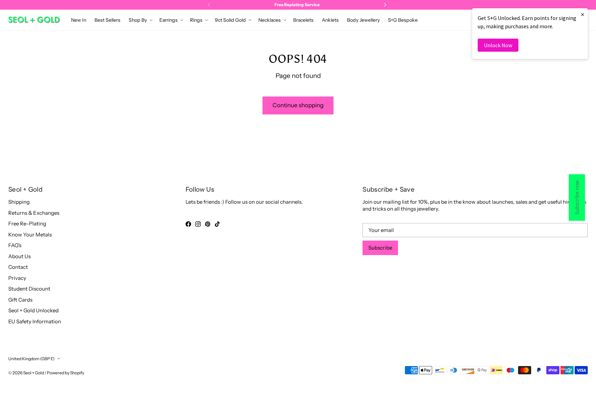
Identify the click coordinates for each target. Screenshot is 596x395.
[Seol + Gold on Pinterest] (207, 224)
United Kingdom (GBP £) (31, 358)
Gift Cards (20, 299)
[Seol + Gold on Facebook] (188, 224)
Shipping (19, 202)
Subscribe (380, 247)
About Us (19, 256)
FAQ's (14, 245)
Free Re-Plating (27, 223)
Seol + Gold (33, 372)
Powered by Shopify (65, 372)
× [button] (582, 14)
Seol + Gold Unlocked (33, 310)
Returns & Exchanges (33, 213)
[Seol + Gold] (34, 20)
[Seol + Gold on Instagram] (198, 224)
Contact (18, 267)
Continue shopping (298, 105)
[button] (140, 20)
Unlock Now (498, 45)
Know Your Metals (30, 234)
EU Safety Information (34, 321)
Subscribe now (577, 198)
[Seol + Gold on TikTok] (217, 224)
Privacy (17, 278)
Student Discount (29, 288)
